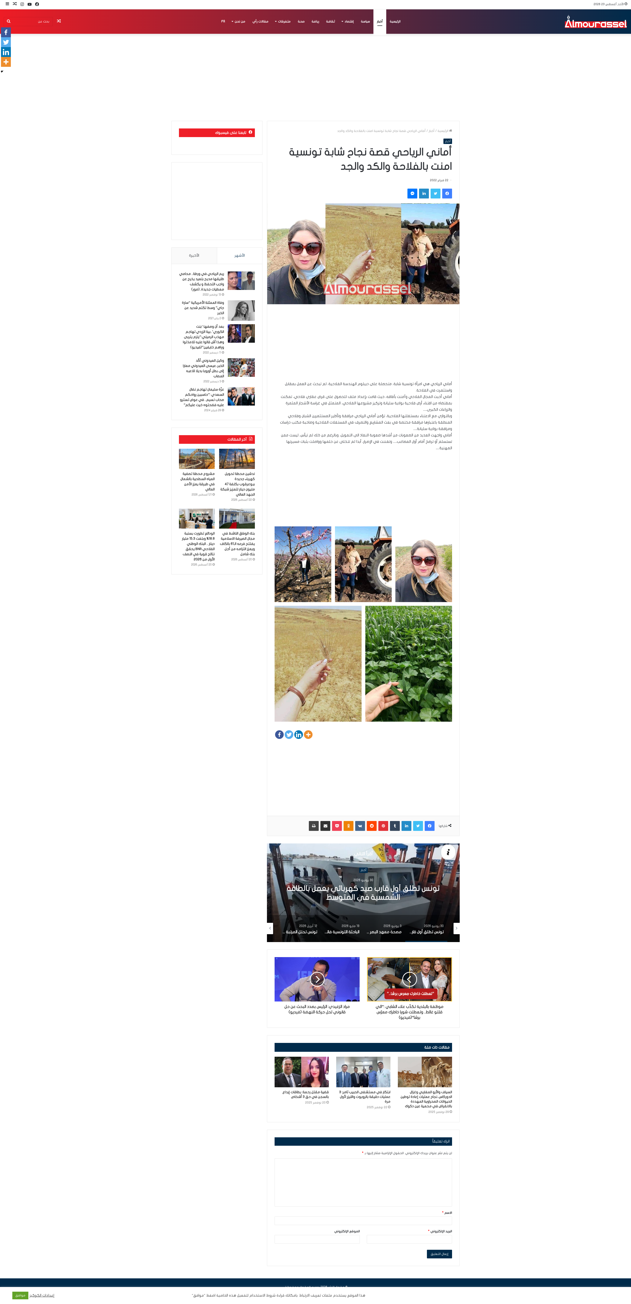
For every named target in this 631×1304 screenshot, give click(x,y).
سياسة (365, 21)
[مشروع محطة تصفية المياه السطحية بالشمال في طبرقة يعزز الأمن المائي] (197, 459)
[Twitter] (289, 734)
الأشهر (240, 255)
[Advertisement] (363, 346)
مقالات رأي (260, 21)
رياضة (315, 21)
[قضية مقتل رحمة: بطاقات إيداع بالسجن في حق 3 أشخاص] (302, 1072)
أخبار (380, 21)
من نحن (240, 21)
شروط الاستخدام (262, 1295)
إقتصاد (349, 21)
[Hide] (2, 71)
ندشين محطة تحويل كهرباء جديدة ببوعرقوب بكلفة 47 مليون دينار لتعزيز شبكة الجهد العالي (237, 484)
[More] (308, 734)
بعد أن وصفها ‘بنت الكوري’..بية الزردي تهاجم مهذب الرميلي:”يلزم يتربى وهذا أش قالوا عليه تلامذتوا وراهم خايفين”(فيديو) (203, 337)
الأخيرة (194, 255)
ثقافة (330, 21)
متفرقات (284, 21)
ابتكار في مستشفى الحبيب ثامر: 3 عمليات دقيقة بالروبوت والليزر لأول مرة (364, 1096)
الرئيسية (395, 21)
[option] (363, 892)
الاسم (447, 1213)
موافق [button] (20, 1295)
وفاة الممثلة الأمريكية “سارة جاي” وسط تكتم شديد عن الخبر (203, 308)
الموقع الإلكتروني (347, 1231)
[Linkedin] (298, 734)
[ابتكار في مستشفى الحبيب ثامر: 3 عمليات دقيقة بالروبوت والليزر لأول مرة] (363, 1072)
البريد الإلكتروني (440, 1231)
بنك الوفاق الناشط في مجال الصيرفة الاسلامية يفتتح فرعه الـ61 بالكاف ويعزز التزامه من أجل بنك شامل (237, 544)
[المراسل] (595, 21)
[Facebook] (279, 734)
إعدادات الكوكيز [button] (42, 1295)
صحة (301, 21)
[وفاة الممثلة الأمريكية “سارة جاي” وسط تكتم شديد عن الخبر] (241, 310)
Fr (223, 21)
